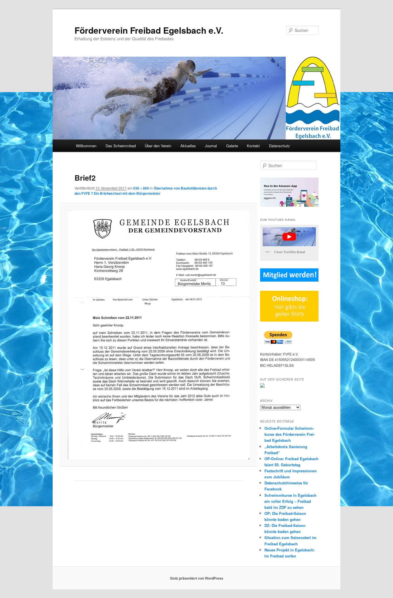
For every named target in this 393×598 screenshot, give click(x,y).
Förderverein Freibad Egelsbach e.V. (149, 30)
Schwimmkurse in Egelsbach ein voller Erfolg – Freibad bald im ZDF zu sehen (290, 501)
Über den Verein (158, 145)
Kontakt (253, 145)
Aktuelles (188, 145)
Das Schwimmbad (121, 145)
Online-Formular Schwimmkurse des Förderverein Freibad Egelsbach (289, 434)
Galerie (232, 145)
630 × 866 (141, 188)
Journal (211, 145)
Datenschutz (279, 145)
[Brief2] (158, 334)
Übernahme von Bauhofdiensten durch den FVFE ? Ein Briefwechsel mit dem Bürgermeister (146, 191)
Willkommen (86, 145)
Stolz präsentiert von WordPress (196, 578)
